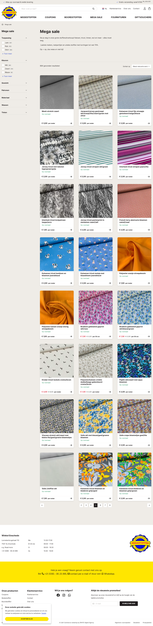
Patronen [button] (5, 90)
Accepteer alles (27, 619)
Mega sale (96, 17)
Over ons (127, 8)
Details (44, 613)
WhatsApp (109, 573)
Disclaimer (136, 622)
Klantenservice (115, 8)
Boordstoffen (73, 17)
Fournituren (118, 17)
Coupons (50, 17)
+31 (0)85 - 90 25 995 (10, 551)
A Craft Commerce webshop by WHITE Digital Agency (76, 622)
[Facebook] (58, 595)
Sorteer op (126, 66)
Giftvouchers (143, 17)
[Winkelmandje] (149, 8)
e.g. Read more (7, 547)
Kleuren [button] (5, 60)
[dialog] (27, 613)
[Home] (2, 24)
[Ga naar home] (10, 12)
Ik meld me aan (128, 603)
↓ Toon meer (7, 54)
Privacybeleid (147, 622)
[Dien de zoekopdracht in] (93, 9)
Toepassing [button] (6, 38)
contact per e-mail (79, 573)
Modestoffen (28, 17)
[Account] (145, 8)
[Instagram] (63, 595)
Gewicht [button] (5, 83)
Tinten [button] (4, 112)
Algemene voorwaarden (122, 622)
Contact (136, 8)
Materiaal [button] (5, 98)
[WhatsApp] (69, 595)
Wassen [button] (5, 105)
